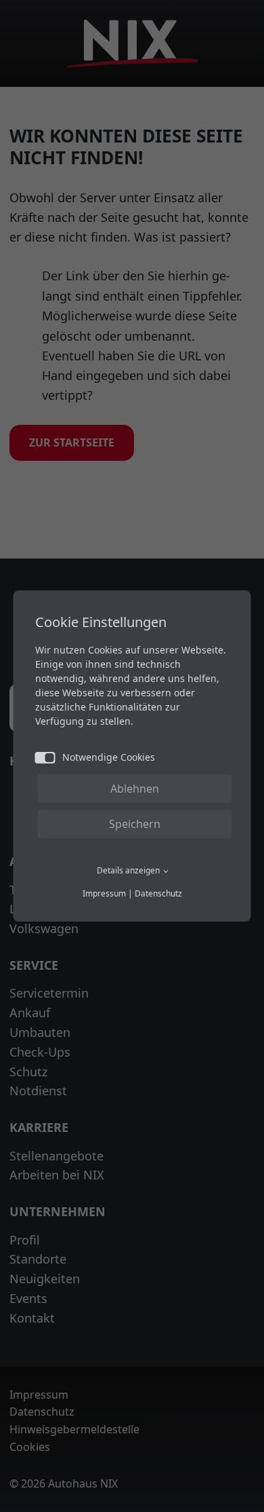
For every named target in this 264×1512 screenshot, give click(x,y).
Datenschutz (158, 893)
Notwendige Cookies (108, 757)
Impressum (104, 893)
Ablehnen (134, 788)
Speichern (134, 823)
